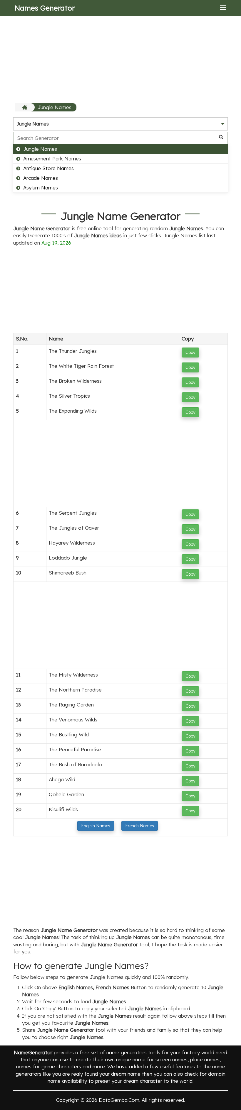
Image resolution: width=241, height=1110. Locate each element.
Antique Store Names (48, 168)
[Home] (25, 107)
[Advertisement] (120, 59)
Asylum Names (40, 187)
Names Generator (45, 8)
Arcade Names (40, 178)
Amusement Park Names (52, 158)
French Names (139, 825)
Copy (190, 352)
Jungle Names (54, 107)
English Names (95, 825)
